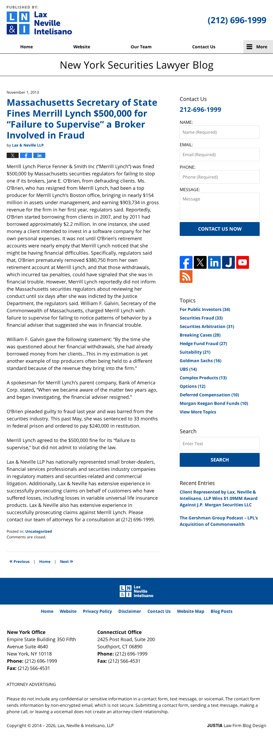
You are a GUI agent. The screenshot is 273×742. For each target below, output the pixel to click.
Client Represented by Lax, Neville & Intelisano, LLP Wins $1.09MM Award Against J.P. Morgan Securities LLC (219, 498)
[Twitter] (200, 262)
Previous (19, 561)
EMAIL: (186, 145)
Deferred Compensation (209, 395)
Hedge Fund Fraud (203, 343)
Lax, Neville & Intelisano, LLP (86, 725)
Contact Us (203, 47)
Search (220, 459)
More (261, 47)
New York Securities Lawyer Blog (39, 20)
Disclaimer (129, 611)
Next (66, 561)
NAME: (186, 122)
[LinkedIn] (214, 262)
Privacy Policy (97, 611)
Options (192, 386)
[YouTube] (242, 262)
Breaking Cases (200, 335)
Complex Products (203, 378)
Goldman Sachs (200, 361)
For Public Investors (205, 309)
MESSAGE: (190, 189)
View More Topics (198, 412)
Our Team (141, 47)
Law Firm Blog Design (236, 725)
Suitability (195, 352)
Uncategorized (38, 531)
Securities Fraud (201, 318)
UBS (188, 369)
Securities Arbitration (207, 326)
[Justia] (228, 262)
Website (81, 47)
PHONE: (187, 167)
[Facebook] (186, 262)
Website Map (190, 611)
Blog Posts (221, 611)
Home (26, 47)
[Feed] (186, 276)
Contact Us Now (220, 229)
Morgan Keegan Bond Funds (214, 403)
